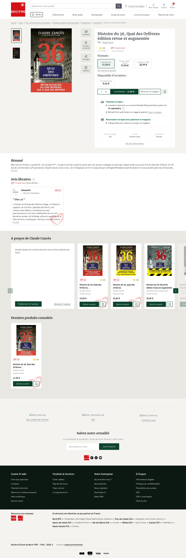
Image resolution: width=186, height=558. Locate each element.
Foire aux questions (19, 479)
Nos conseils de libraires (37, 419)
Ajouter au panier (89, 304)
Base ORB (98, 496)
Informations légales (145, 479)
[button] (93, 166)
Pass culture (58, 488)
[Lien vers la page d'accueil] (18, 9)
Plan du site (141, 501)
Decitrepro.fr (100, 492)
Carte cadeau (58, 479)
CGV (138, 492)
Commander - (124, 91)
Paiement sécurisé (19, 488)
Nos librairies (100, 483)
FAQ (93, 419)
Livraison (15, 483)
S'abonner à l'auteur (28, 303)
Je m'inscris (109, 446)
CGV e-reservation (144, 496)
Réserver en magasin (150, 91)
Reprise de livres (60, 483)
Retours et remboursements (24, 492)
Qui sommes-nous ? (103, 479)
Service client (17, 501)
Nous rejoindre (100, 488)
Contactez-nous (149, 420)
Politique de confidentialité (148, 483)
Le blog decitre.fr (60, 492)
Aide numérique (18, 496)
